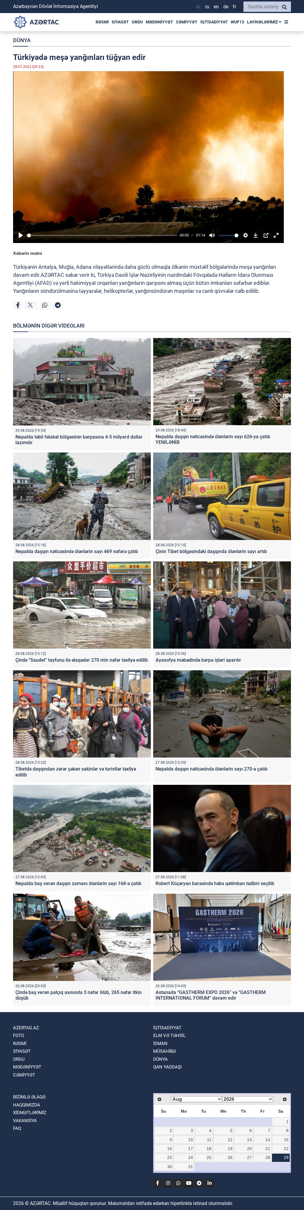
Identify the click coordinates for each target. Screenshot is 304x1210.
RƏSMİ (102, 22)
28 (267, 1157)
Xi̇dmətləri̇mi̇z (29, 1112)
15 (286, 1139)
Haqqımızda (26, 1105)
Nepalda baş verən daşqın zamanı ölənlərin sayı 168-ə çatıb (78, 883)
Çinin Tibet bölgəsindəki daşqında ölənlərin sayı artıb (211, 551)
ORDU (137, 22)
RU (207, 6)
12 (230, 1139)
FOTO (18, 1035)
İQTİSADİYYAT (214, 22)
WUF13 (237, 22)
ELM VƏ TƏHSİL (169, 1035)
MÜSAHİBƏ (164, 1051)
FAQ (17, 1128)
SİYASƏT (120, 22)
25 (209, 1157)
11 (209, 1139)
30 (169, 1166)
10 (190, 1139)
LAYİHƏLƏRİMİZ (263, 22)
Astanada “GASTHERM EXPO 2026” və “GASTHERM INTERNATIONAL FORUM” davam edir (211, 995)
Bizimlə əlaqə (29, 1097)
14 (267, 1139)
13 (249, 1139)
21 (267, 1148)
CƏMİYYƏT (186, 22)
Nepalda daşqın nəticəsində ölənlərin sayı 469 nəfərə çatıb (76, 551)
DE (225, 6)
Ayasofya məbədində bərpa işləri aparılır (198, 660)
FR (234, 6)
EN (216, 6)
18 (209, 1148)
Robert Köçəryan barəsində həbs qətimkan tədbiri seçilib (215, 883)
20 (249, 1148)
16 (169, 1148)
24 (190, 1157)
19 (230, 1148)
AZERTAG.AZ (26, 1027)
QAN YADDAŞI (167, 1067)
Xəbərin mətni (27, 253)
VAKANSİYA (25, 1120)
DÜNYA (22, 40)
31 (190, 1166)
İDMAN (160, 1043)
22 (286, 1148)
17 (190, 1148)
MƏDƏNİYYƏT (159, 22)
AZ (198, 6)
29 (286, 1157)
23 (169, 1157)
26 (230, 1157)
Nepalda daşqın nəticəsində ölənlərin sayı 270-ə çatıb (211, 769)
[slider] (102, 235)
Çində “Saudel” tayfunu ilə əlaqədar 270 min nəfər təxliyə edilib (81, 660)
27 (249, 1157)
